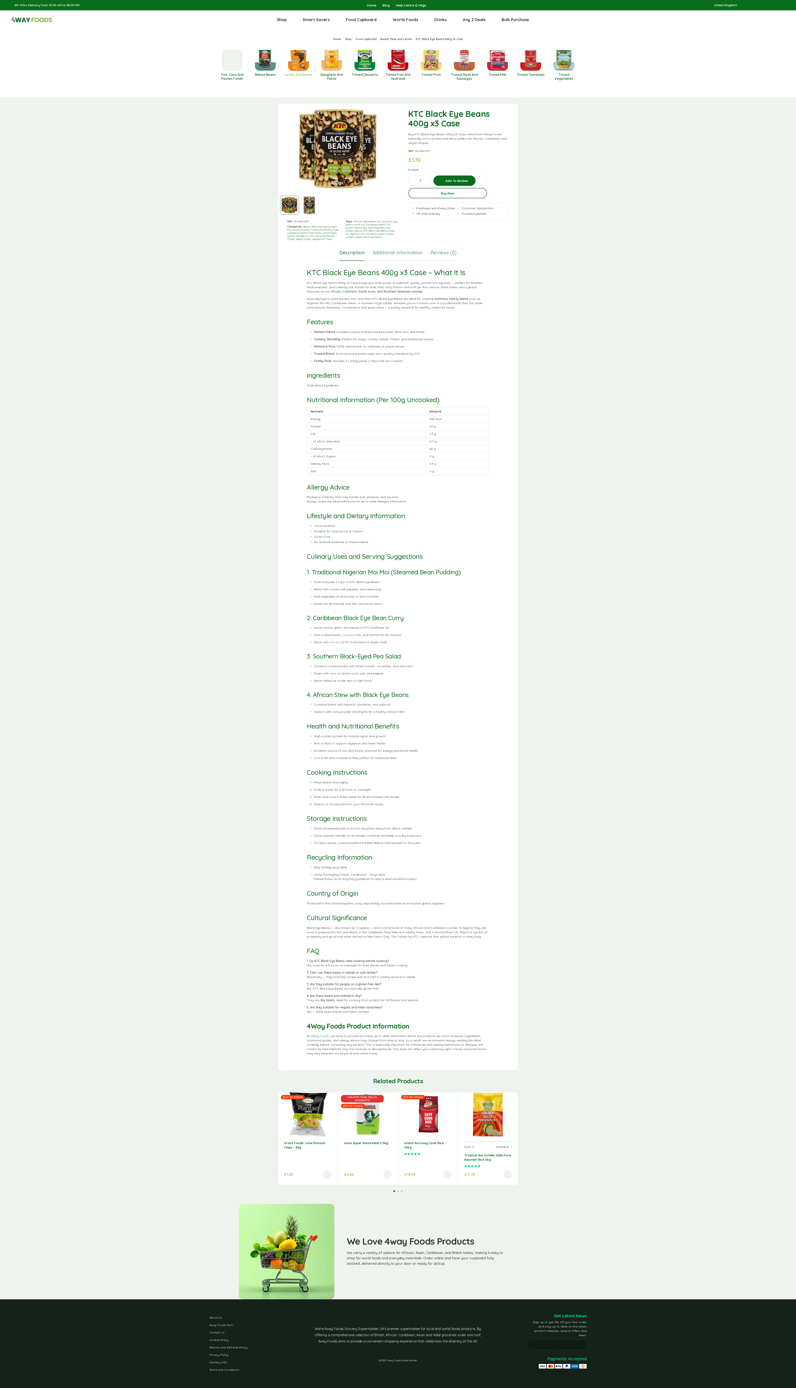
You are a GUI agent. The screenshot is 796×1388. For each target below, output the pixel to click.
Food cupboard (366, 39)
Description (352, 252)
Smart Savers (316, 19)
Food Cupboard (361, 19)
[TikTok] (771, 5)
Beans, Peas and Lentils (396, 39)
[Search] (764, 20)
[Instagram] (751, 5)
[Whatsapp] (758, 5)
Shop (282, 19)
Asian (372, 291)
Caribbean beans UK (378, 224)
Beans (332, 283)
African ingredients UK (366, 221)
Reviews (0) (443, 252)
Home (371, 5)
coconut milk (352, 635)
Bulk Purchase (515, 19)
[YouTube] (764, 5)
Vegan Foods (303, 239)
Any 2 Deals (474, 19)
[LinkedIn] (777, 5)
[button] (508, 1174)
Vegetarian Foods (322, 239)
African (336, 291)
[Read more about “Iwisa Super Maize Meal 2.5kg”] (387, 1174)
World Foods (405, 19)
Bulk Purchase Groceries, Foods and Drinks (312, 228)
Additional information (397, 252)
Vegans (357, 531)
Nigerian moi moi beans (364, 233)
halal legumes (376, 227)
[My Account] (771, 20)
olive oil (335, 673)
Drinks (440, 19)
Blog (386, 5)
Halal (317, 526)
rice (332, 642)
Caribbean (349, 291)
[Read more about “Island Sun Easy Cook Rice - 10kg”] (447, 1174)
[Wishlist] (777, 19)
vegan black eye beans (368, 236)
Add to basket (456, 179)
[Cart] (784, 19)
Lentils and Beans (297, 235)
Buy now (448, 193)
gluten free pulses (356, 227)
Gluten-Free (322, 537)
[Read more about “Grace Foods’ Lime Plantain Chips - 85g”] (327, 1174)
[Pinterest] (784, 5)
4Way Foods (320, 1036)
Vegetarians (339, 531)
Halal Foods (329, 232)
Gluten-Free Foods (310, 232)
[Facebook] (744, 5)
